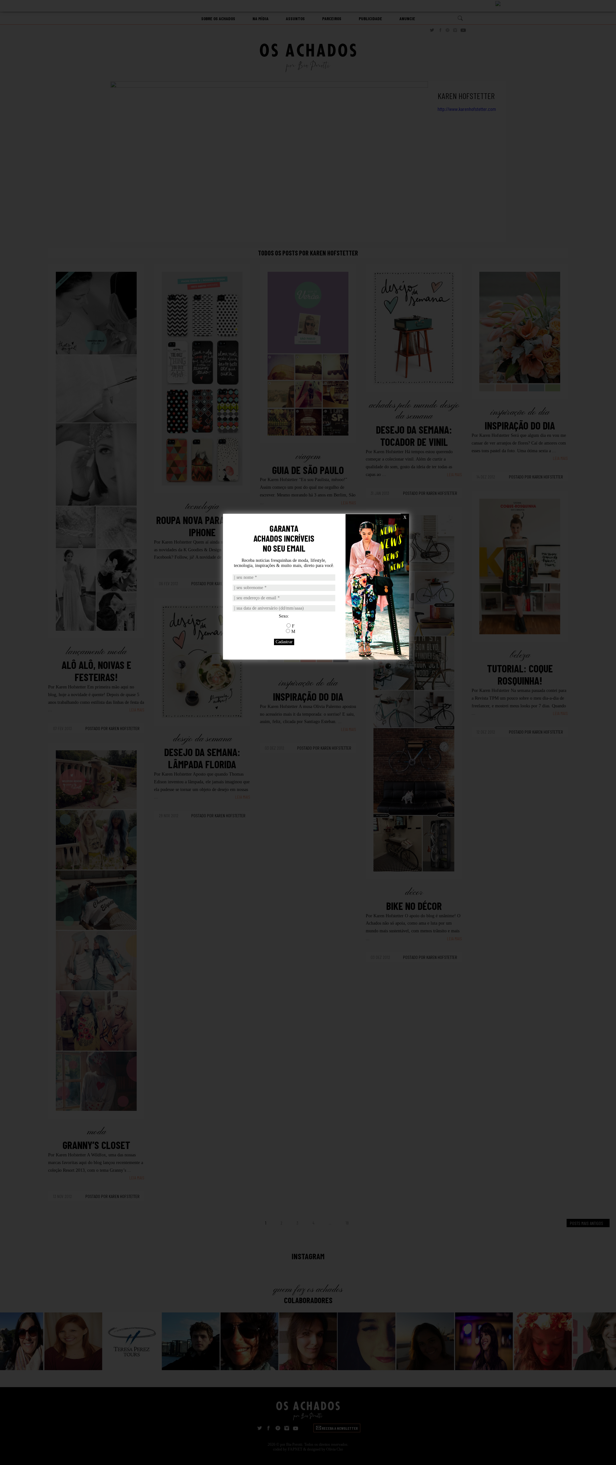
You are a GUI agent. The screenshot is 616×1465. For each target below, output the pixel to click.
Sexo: (284, 616)
